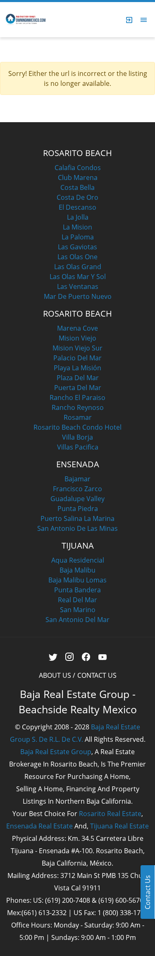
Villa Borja (77, 437)
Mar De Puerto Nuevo (78, 296)
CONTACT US (97, 675)
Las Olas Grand (77, 266)
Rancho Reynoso (78, 407)
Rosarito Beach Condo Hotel (77, 427)
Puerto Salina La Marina (77, 518)
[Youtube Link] (102, 657)
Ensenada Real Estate (39, 826)
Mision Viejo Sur (77, 348)
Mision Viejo (77, 338)
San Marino (77, 609)
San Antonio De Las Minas (77, 528)
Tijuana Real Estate (119, 826)
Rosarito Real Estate (110, 813)
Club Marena (78, 177)
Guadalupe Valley (77, 498)
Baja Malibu (77, 570)
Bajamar (77, 478)
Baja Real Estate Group (55, 751)
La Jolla (77, 217)
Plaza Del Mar (78, 377)
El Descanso (77, 207)
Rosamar (78, 417)
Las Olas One (77, 256)
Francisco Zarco (77, 488)
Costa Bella (77, 187)
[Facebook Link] (86, 657)
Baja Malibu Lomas (77, 579)
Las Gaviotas (77, 246)
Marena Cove (77, 328)
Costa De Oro (77, 197)
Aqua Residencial (77, 560)
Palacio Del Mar (77, 357)
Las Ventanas (77, 286)
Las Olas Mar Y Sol (78, 276)
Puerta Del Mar (77, 387)
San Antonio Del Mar (77, 619)
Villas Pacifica (77, 447)
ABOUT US (55, 675)
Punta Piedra (77, 508)
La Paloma (78, 236)
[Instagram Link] (69, 657)
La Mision (77, 227)
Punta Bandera (77, 589)
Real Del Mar (77, 599)
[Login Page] (129, 20)
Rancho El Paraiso (77, 397)
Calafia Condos (78, 167)
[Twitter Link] (52, 657)
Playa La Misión (77, 367)
